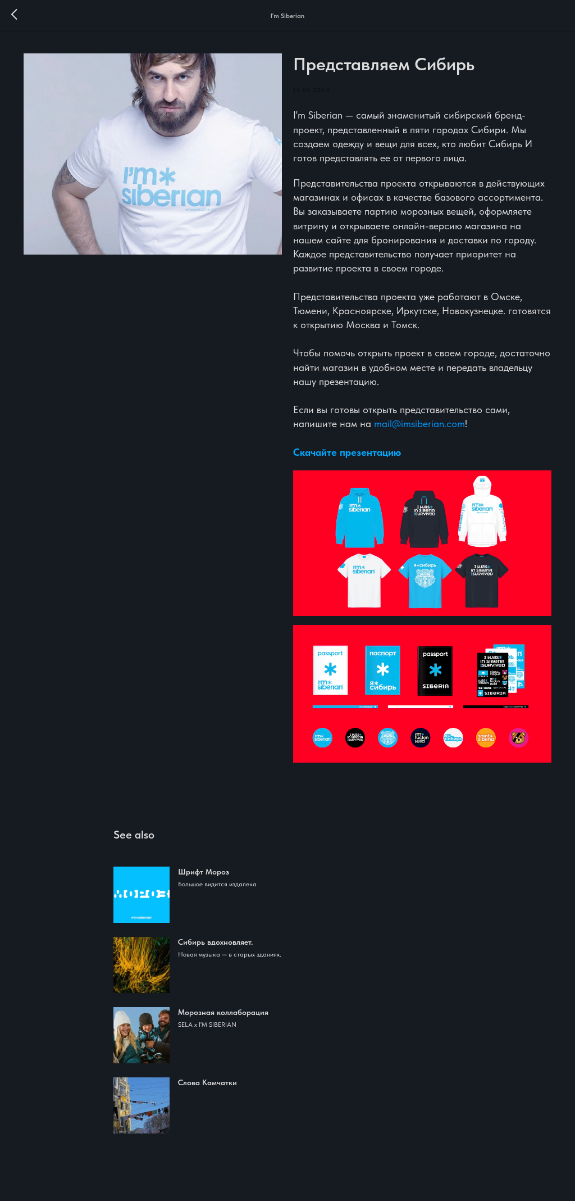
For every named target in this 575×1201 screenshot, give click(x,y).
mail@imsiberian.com (419, 423)
